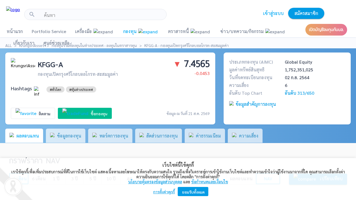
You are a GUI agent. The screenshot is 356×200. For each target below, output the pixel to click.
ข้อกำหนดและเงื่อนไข (209, 181)
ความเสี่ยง (239, 85)
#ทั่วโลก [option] (55, 89)
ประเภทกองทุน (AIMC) (251, 62)
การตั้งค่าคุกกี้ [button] (164, 191)
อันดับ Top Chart (245, 93)
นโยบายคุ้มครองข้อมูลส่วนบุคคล (155, 181)
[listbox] (55, 89)
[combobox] (103, 15)
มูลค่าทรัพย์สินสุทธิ (246, 69)
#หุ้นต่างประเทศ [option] (81, 89)
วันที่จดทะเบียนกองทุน (250, 77)
